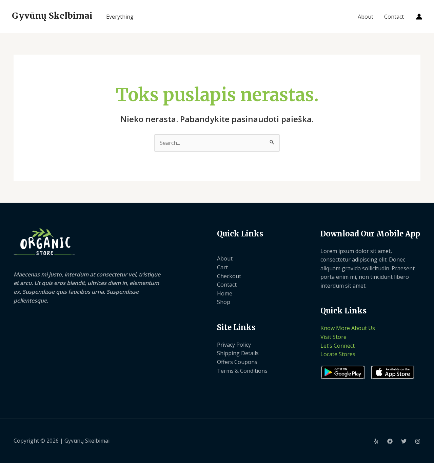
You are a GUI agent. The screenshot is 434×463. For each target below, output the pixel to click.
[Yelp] (376, 441)
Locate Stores (337, 354)
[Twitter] (404, 441)
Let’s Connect (337, 345)
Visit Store (333, 337)
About (365, 16)
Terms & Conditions (242, 370)
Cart (222, 267)
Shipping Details (238, 353)
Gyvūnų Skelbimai (52, 15)
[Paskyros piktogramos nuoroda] (419, 17)
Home (224, 293)
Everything (120, 16)
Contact (394, 16)
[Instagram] (417, 441)
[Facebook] (390, 441)
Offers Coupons (237, 362)
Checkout (229, 276)
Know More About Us (347, 328)
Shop (223, 302)
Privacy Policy (234, 344)
